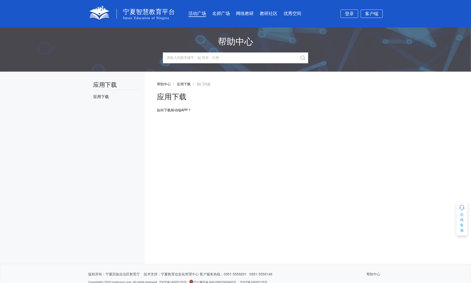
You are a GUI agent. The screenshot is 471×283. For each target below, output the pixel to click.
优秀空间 (292, 13)
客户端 (371, 13)
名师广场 (221, 13)
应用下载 (184, 83)
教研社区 (268, 13)
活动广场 (197, 13)
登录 (349, 13)
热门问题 (203, 83)
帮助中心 (164, 83)
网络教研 (245, 13)
